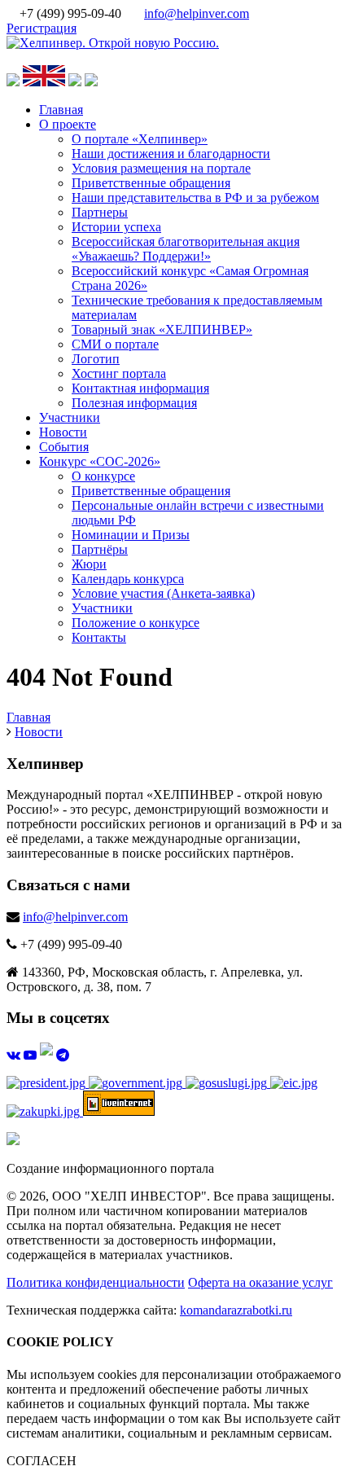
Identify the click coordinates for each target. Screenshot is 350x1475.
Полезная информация (134, 403)
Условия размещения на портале (161, 168)
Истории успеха (116, 227)
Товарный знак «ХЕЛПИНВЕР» (162, 329)
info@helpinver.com (196, 13)
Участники (69, 417)
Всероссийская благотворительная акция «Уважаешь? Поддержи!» (186, 249)
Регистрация (42, 28)
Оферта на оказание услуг (260, 1282)
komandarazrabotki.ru (236, 1310)
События (64, 447)
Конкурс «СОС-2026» (99, 461)
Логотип (96, 359)
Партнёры (100, 549)
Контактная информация (140, 388)
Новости (63, 432)
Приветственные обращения (151, 183)
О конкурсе (103, 476)
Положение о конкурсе (135, 623)
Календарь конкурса (128, 579)
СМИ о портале (115, 344)
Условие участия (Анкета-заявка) (163, 593)
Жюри (89, 564)
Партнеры (100, 212)
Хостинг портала (119, 373)
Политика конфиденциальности (96, 1282)
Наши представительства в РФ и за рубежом (195, 197)
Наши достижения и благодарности (171, 153)
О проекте (67, 124)
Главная (61, 109)
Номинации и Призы (131, 535)
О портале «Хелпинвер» (140, 139)
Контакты (99, 637)
